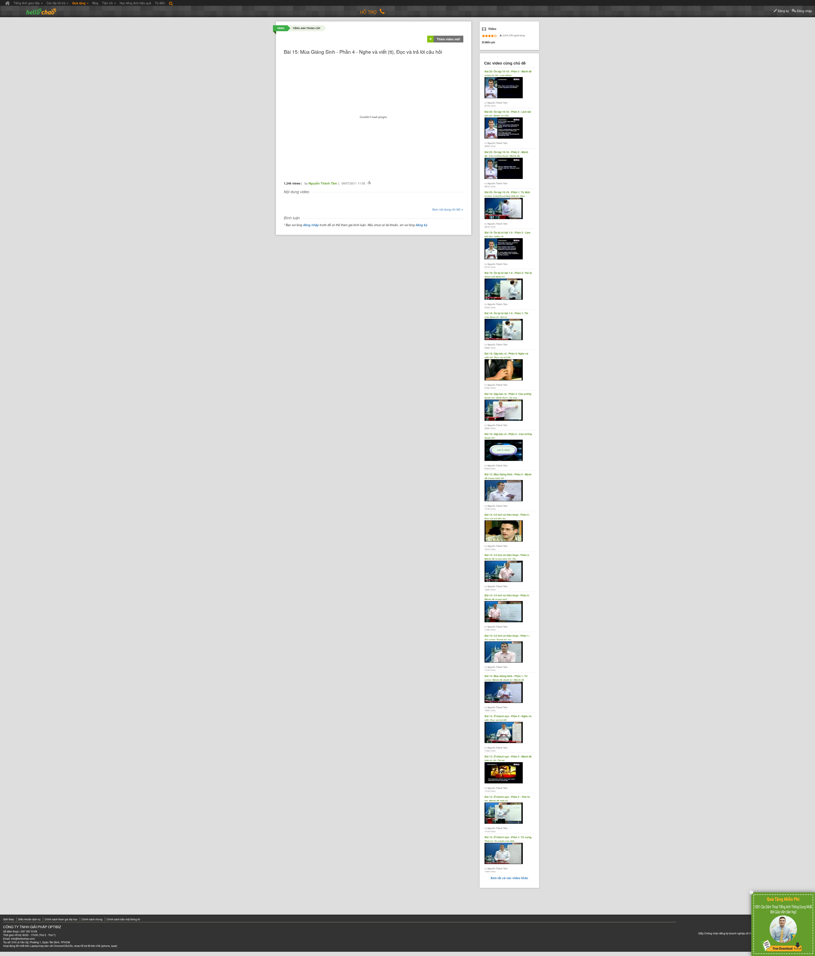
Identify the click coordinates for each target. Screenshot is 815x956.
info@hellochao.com (23, 938)
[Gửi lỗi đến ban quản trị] (369, 182)
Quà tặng (79, 3)
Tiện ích (108, 3)
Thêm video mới (448, 39)
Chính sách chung (92, 919)
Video (280, 28)
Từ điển (160, 3)
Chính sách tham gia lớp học (61, 919)
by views (508, 88)
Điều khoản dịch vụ (29, 919)
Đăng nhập (804, 11)
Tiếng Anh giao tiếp (27, 3)
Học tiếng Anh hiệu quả (135, 3)
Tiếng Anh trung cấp (306, 28)
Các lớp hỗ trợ (56, 3)
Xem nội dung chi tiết (447, 209)
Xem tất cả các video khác (509, 878)
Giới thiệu (8, 919)
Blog (95, 3)
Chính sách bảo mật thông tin (123, 919)
